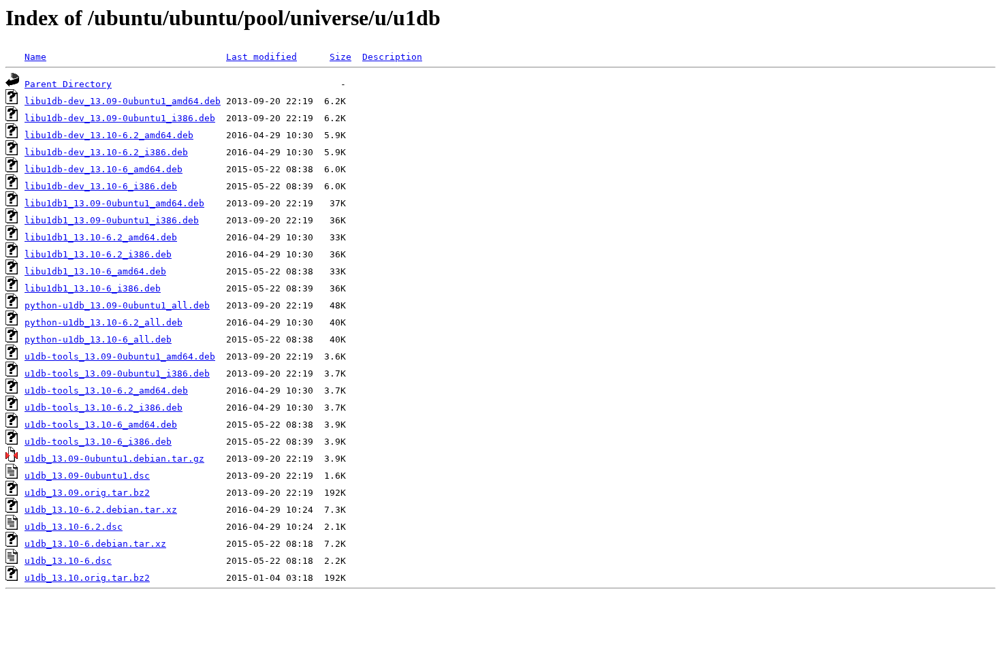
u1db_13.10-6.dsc (68, 561)
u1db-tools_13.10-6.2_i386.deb (103, 407)
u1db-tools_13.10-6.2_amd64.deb (106, 390)
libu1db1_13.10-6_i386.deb (93, 288)
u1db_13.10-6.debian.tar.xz (95, 544)
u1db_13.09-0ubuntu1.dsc (87, 476)
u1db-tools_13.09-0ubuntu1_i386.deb (117, 373)
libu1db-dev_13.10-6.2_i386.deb (106, 152)
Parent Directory (68, 84)
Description (392, 57)
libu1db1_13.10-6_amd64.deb (95, 271)
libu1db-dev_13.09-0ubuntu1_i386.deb (120, 118)
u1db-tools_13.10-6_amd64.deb (101, 424)
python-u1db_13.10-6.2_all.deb (103, 322)
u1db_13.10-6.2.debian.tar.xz (101, 510)
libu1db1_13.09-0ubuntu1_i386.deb (112, 220)
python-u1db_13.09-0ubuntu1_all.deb (117, 305)
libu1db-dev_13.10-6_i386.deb (101, 186)
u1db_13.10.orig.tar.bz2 (87, 578)
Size (340, 57)
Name (35, 57)
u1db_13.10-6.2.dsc (74, 527)
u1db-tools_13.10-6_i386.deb (98, 441)
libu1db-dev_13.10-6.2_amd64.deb (109, 135)
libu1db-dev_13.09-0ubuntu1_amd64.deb (123, 101)
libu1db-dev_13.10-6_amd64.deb (103, 169)
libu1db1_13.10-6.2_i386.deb (98, 254)
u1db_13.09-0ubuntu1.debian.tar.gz (114, 459)
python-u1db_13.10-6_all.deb (98, 339)
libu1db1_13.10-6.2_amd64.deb (101, 237)
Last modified (261, 57)
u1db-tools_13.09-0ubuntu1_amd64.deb (120, 356)
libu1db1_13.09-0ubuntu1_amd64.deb (114, 203)
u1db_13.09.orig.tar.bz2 (87, 493)
